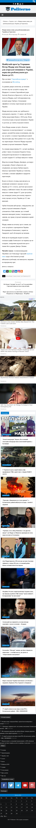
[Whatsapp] (10, 270)
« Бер (1, 816)
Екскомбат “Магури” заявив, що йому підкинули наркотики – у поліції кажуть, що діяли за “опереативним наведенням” (17, 652)
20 (1, 810)
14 (6, 807)
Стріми (3, 767)
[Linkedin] (16, 270)
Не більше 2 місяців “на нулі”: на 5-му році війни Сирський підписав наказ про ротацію (18, 285)
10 (22, 804)
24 (22, 810)
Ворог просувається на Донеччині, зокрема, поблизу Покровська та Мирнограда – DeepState (18, 292)
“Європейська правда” (18, 79)
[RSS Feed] (21, 270)
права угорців (16, 276)
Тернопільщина (7, 434)
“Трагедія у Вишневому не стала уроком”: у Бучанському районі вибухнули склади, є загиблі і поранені (18, 502)
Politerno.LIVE (5, 764)
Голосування (4, 770)
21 (6, 810)
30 (16, 813)
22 (11, 810)
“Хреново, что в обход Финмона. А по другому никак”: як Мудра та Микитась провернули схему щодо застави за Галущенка (18, 533)
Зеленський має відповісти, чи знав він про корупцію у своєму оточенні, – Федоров (15, 623)
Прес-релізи (4, 773)
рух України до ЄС (25, 276)
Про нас (3, 776)
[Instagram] (18, 270)
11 (27, 804)
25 (27, 810)
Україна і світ (6, 495)
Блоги (3, 761)
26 (32, 810)
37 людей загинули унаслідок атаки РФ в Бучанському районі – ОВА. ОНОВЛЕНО (15, 710)
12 (32, 804)
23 (16, 810)
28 (6, 813)
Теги (4, 276)
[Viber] (13, 270)
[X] (7, 270)
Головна (3, 750)
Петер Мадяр (9, 276)
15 (11, 807)
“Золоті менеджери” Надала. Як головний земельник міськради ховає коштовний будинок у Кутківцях (17, 441)
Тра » (5, 816)
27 (1, 813)
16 (16, 807)
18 (27, 807)
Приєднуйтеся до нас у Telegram (18, 60)
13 (1, 807)
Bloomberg (16, 82)
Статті (3, 758)
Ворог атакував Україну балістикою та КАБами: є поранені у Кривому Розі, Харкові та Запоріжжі (18, 682)
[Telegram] (4, 270)
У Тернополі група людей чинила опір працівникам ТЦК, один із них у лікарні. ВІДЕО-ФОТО (17, 472)
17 (22, 807)
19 (32, 807)
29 (11, 813)
